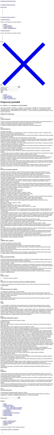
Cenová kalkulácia (7, 411)
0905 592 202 (4, 7)
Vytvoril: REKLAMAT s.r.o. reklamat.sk (10, 429)
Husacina (5, 424)
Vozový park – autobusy (8, 406)
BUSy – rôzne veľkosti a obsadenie (14, 407)
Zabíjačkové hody (7, 423)
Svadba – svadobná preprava (9, 420)
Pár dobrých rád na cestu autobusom (11, 412)
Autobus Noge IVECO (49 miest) (13, 409)
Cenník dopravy (7, 410)
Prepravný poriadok (7, 415)
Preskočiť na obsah (5, 1)
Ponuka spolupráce (7, 414)
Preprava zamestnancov (8, 422)
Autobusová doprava (5, 19)
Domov (5, 403)
